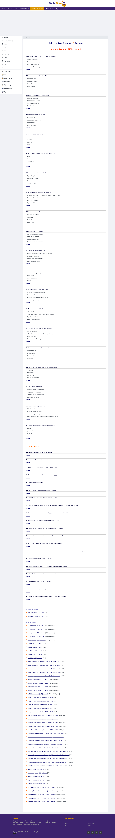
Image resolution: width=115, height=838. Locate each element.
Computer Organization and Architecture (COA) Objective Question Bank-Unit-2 (48, 755)
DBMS (5, 57)
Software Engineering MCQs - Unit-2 (37, 773)
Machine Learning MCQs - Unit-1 (36, 612)
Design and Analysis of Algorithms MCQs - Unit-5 (40, 712)
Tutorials (9, 9)
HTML (5, 44)
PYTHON (6, 54)
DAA (4, 64)
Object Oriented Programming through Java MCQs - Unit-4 (43, 726)
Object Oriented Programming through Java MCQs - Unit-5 (43, 729)
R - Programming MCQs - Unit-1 (36, 625)
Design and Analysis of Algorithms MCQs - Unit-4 (40, 708)
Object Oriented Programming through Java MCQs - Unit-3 (43, 722)
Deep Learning (7, 71)
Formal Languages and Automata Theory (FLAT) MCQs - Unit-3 (44, 668)
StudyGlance (37, 832)
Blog (56, 9)
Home (3, 9)
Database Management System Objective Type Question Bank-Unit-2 (46, 737)
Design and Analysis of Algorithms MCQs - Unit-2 (40, 701)
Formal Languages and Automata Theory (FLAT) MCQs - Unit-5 (44, 676)
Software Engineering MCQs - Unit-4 (37, 780)
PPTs (16, 9)
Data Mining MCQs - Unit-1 (35, 643)
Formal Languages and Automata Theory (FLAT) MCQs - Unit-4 (44, 672)
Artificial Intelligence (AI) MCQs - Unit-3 (38, 686)
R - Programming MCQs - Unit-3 (36, 632)
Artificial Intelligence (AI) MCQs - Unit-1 (38, 679)
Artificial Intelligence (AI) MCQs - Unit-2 (38, 683)
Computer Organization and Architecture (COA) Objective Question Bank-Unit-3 (48, 758)
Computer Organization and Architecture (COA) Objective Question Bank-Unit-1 (48, 751)
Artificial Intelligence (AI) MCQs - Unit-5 (38, 694)
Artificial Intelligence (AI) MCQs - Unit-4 (38, 690)
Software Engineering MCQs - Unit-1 (37, 769)
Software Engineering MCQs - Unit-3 (37, 776)
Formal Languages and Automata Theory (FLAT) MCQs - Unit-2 (44, 665)
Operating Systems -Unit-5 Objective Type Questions (41, 801)
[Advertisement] (57, 23)
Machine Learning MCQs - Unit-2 (36, 616)
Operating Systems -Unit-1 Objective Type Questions (41, 787)
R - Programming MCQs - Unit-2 (36, 629)
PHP (4, 47)
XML (4, 51)
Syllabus (90, 826)
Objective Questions (37, 9)
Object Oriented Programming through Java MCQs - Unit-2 (43, 719)
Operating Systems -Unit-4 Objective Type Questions (41, 798)
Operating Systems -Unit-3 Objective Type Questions (41, 794)
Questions (6, 81)
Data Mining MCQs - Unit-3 (35, 650)
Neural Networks (8, 68)
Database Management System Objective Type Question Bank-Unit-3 (46, 740)
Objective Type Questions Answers (66, 43)
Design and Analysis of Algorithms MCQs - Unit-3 (40, 704)
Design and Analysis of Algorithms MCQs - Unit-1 (40, 697)
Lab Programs (49, 9)
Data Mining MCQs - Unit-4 (35, 654)
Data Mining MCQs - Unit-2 (35, 647)
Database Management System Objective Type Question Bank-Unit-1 (46, 733)
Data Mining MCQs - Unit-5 (35, 658)
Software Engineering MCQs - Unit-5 (37, 783)
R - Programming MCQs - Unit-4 (36, 636)
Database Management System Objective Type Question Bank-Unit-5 (46, 747)
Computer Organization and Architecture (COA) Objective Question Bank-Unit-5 (48, 765)
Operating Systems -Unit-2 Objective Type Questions (41, 791)
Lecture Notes (24, 9)
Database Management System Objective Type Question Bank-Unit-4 (46, 744)
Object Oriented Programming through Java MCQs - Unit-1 (43, 715)
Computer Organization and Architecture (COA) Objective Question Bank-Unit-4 (48, 762)
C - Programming (8, 40)
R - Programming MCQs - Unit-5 (36, 640)
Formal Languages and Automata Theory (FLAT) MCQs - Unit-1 (44, 661)
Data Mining (6, 61)
